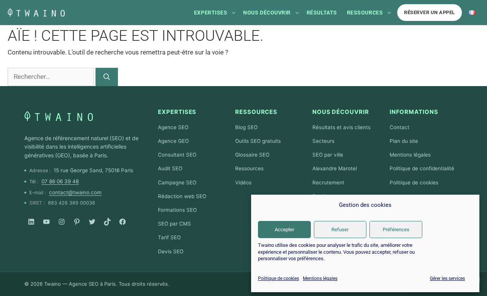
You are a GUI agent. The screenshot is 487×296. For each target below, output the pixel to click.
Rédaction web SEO (182, 196)
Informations (414, 111)
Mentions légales (320, 278)
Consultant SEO (177, 155)
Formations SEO (177, 210)
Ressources (365, 13)
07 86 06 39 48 (60, 181)
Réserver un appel (429, 12)
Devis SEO (170, 251)
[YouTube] (46, 222)
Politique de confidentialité (422, 168)
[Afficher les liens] (233, 12)
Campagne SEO (177, 182)
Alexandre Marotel (334, 168)
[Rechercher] (106, 77)
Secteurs (323, 141)
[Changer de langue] (472, 12)
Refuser (340, 229)
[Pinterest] (77, 222)
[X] (92, 222)
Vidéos (243, 182)
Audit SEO (170, 168)
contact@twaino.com (75, 192)
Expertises (210, 13)
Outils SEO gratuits (258, 141)
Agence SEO (173, 127)
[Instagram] (61, 222)
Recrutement (328, 182)
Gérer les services (447, 278)
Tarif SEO (169, 237)
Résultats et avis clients (341, 127)
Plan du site (404, 141)
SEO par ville (327, 155)
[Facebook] (122, 222)
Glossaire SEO (252, 155)
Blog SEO (246, 127)
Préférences (396, 229)
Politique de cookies (278, 278)
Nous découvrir (267, 13)
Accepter (284, 229)
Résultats (322, 13)
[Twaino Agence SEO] (58, 116)
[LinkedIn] (31, 222)
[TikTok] (107, 222)
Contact (399, 127)
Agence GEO (173, 141)
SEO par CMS (174, 224)
